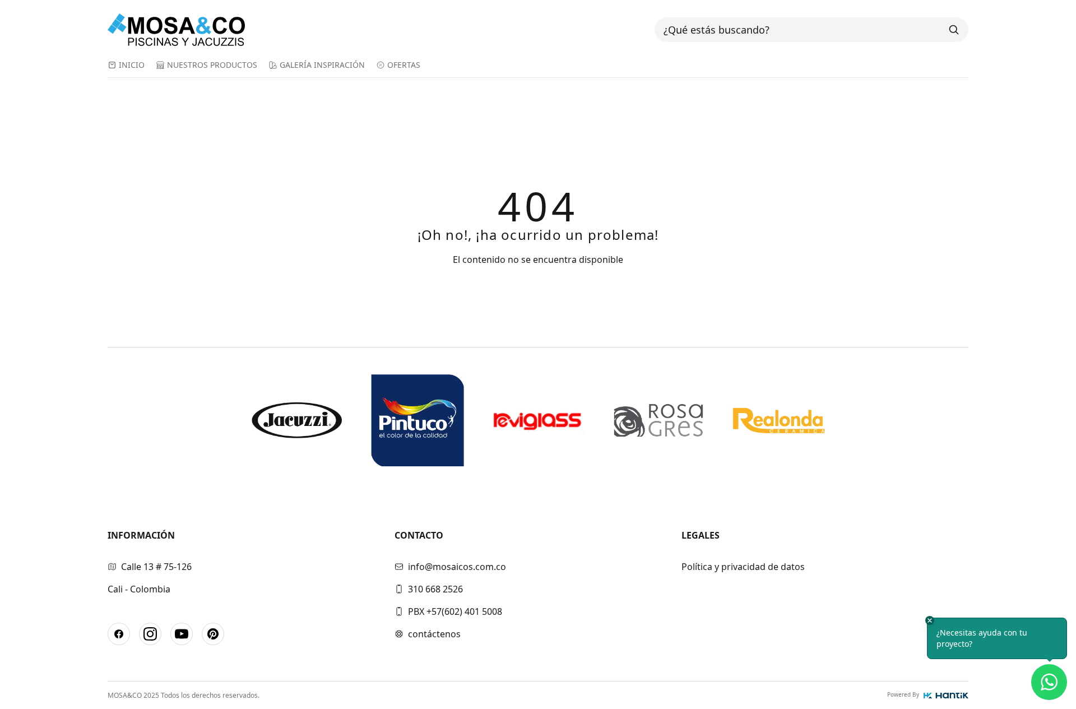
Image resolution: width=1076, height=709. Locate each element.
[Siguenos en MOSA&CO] (119, 634)
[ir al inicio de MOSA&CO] (188, 29)
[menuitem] (126, 68)
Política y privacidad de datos (743, 566)
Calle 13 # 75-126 (156, 566)
